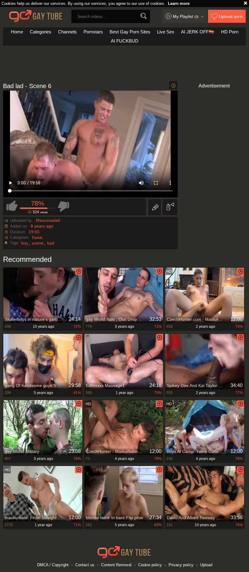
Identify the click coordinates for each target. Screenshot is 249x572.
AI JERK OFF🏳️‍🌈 (197, 31)
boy (24, 243)
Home (17, 31)
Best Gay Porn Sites (130, 31)
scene (37, 243)
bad (50, 243)
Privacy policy (181, 565)
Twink (37, 237)
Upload (206, 565)
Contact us (84, 565)
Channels (67, 31)
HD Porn (229, 31)
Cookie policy (150, 565)
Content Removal (116, 565)
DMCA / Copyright (53, 565)
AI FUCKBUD (124, 40)
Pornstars (93, 31)
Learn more (178, 3)
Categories (40, 31)
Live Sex (165, 31)
